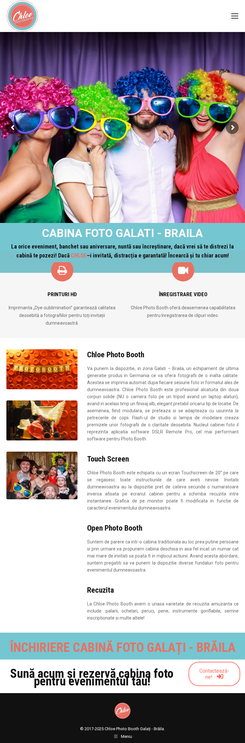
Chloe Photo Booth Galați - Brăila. (135, 728)
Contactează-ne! (214, 674)
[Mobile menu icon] (235, 16)
